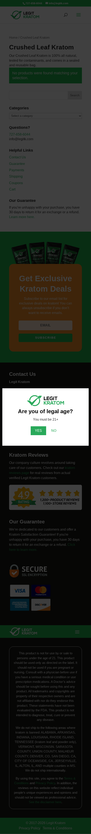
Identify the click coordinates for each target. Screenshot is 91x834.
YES (38, 430)
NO (53, 430)
